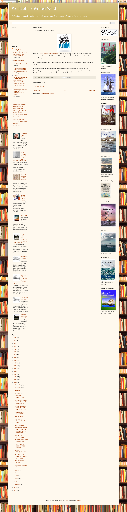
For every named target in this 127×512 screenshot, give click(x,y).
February (18, 484)
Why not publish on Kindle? (18, 93)
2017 (15, 363)
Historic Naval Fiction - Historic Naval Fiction (20, 69)
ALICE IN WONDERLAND (21, 451)
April (17, 481)
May (16, 478)
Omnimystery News (18, 119)
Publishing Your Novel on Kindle (20, 90)
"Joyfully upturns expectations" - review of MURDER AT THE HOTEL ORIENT (20, 53)
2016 (15, 366)
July (16, 473)
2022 (15, 349)
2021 (15, 352)
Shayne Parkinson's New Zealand (20, 122)
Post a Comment (39, 86)
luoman (66, 500)
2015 (15, 368)
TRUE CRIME (19, 416)
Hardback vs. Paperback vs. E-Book (20, 420)
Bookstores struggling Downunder (21, 466)
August (17, 470)
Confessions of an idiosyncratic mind (18, 107)
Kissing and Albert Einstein (24, 135)
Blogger (78, 500)
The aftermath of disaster (19, 461)
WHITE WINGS (20, 425)
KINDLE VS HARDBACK (19, 436)
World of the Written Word (34, 8)
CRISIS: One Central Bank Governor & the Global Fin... (21, 401)
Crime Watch (17, 49)
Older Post (92, 90)
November (18, 388)
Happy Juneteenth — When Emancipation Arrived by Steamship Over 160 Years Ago (19, 82)
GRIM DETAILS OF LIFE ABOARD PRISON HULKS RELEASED (21, 430)
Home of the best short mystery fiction (19, 111)
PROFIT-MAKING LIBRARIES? (20, 396)
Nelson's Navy (17, 117)
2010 (15, 382)
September (18, 393)
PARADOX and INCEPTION (19, 413)
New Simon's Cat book (24, 298)
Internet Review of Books (20, 114)
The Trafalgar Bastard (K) (20, 71)
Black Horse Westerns (19, 104)
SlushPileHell (17, 125)
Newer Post (37, 90)
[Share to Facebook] (68, 77)
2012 (15, 377)
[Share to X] (66, 77)
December (18, 385)
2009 (15, 487)
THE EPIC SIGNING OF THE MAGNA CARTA (24, 178)
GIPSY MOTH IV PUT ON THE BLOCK (20, 445)
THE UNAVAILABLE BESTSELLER (21, 440)
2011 (15, 380)
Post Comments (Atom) (47, 93)
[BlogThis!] (65, 77)
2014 (15, 371)
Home (64, 90)
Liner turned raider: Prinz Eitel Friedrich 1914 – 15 (20, 62)
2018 (15, 360)
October (17, 390)
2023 (15, 346)
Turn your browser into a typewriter (24, 316)
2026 (15, 338)
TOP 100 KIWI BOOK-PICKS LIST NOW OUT (21, 456)
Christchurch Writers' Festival (49, 54)
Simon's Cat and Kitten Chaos (24, 258)
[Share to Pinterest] (70, 77)
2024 (15, 343)
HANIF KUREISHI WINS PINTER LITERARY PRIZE (21, 407)
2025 (15, 341)
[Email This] (63, 77)
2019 (15, 357)
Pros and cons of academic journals (23, 197)
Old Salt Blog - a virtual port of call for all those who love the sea (20, 77)
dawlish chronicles (18, 60)
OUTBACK (24, 215)
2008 (15, 490)
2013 (15, 374)
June (16, 476)
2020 (15, 355)
